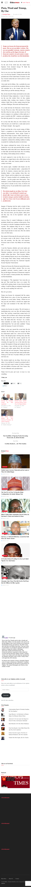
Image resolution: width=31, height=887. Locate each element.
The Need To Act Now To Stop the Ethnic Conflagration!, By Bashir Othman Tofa (12, 493)
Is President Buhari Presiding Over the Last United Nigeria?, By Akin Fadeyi (15, 559)
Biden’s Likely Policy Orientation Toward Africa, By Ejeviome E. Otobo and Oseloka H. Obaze (15, 515)
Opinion (5, 466)
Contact (17, 878)
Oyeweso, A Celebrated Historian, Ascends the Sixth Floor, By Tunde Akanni (15, 537)
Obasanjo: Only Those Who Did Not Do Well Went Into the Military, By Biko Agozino (15, 582)
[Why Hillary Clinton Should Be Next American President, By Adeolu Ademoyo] (7, 412)
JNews (5, 881)
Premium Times (6, 14)
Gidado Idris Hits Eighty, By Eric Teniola (18, 737)
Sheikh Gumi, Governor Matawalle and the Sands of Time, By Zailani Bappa (15, 471)
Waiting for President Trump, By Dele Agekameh (7, 402)
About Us (11, 878)
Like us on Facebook (7, 763)
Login (23, 2)
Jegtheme (3, 883)
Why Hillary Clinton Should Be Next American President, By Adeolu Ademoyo (7, 419)
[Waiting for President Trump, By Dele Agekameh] (7, 396)
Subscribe (5, 695)
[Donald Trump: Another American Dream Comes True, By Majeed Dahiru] (21, 396)
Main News (3, 878)
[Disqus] (15, 611)
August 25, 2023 (5, 474)
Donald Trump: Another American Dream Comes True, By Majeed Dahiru (21, 402)
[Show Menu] (2, 2)
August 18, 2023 (5, 562)
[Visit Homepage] (14, 2)
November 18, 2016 (17, 14)
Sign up (28, 2)
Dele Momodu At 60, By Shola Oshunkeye (19, 723)
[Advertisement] (15, 751)
